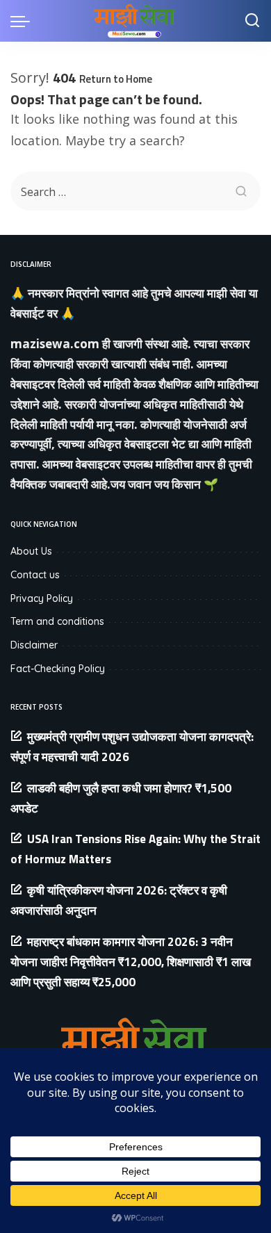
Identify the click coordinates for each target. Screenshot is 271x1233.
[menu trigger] (23, 21)
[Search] (252, 21)
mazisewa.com (54, 344)
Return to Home (115, 79)
